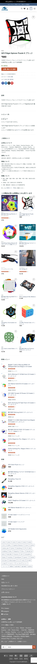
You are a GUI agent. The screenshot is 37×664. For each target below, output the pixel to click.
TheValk (32, 557)
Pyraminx (16, 554)
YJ (18, 560)
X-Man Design (12, 560)
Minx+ (22, 551)
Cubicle (32, 545)
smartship (10, 557)
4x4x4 (19, 542)
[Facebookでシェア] (2, 83)
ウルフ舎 (18, 563)
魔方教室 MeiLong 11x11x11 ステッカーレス (27, 243)
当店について (5, 582)
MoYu (3, 554)
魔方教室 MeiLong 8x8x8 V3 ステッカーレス (9, 297)
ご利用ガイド (9, 188)
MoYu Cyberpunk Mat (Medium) (27, 296)
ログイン (19, 130)
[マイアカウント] (27, 9)
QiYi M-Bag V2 (23, 269)
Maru (10, 551)
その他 (3, 563)
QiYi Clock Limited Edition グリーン (9, 349)
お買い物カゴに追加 (9, 69)
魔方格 (11, 79)
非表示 (29, 1)
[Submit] (34, 647)
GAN (30, 548)
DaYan (12, 548)
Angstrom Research (18, 545)
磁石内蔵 (17, 566)
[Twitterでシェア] (5, 83)
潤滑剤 (11, 566)
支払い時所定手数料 (23, 636)
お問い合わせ (5, 592)
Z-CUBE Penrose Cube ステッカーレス (27, 323)
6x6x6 (29, 542)
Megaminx (16, 551)
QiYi (9, 79)
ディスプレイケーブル (7, 269)
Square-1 (25, 557)
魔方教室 (24, 566)
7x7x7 (3, 545)
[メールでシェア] (9, 83)
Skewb (3, 557)
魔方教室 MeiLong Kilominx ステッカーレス (9, 214)
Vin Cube (4, 560)
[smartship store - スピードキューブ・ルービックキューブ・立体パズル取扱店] (4, 9)
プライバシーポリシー (8, 589)
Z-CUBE (29, 560)
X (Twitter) (6, 608)
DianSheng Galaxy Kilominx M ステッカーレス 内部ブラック (9, 243)
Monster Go (29, 551)
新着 (2, 51)
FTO (25, 548)
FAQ (14, 188)
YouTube (5, 614)
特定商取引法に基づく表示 (9, 586)
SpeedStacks (18, 557)
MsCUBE (9, 554)
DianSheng (19, 548)
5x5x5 (24, 542)
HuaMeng (4, 551)
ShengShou (28, 554)
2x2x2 (8, 542)
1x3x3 (8, 76)
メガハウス (5, 566)
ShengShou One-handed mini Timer (9, 323)
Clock (26, 545)
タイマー (25, 563)
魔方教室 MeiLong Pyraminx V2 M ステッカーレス (26, 349)
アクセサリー (11, 563)
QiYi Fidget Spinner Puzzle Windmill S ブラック (26, 214)
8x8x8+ (9, 545)
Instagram (6, 611)
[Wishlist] (24, 9)
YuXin (23, 560)
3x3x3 (14, 542)
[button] (21, 8)
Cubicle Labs (5, 548)
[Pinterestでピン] (12, 83)
